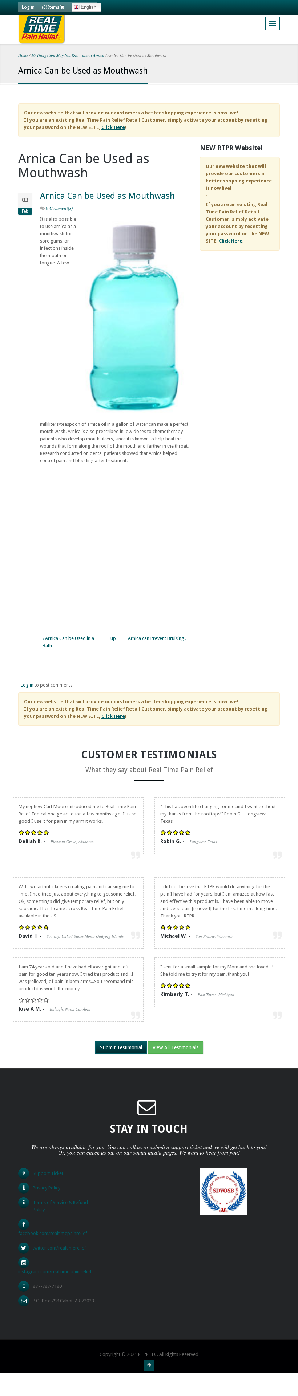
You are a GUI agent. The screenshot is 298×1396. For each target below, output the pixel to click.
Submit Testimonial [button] (121, 1047)
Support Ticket (48, 1173)
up (113, 638)
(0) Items (51, 7)
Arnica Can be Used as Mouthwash (107, 196)
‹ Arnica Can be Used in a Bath (68, 642)
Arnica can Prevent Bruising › (157, 638)
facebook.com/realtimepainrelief (52, 1233)
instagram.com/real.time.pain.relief (55, 1271)
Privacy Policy (46, 1188)
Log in (28, 7)
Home (23, 55)
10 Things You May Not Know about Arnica (67, 55)
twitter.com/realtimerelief (59, 1248)
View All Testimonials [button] (175, 1047)
